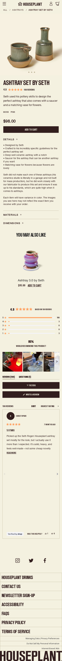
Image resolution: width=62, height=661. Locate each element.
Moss (6, 112)
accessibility (13, 604)
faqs (5, 613)
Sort (33, 406)
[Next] (57, 474)
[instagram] (17, 562)
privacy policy (13, 622)
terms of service (16, 631)
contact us (11, 586)
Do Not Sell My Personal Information (43, 643)
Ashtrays (18, 10)
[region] (31, 362)
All (5, 10)
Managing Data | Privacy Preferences (42, 638)
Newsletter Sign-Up (18, 595)
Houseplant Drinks (17, 577)
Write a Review (36, 395)
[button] (19, 90)
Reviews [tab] (8, 377)
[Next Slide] (57, 362)
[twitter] (31, 562)
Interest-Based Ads (50, 648)
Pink (13, 112)
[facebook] (44, 562)
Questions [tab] (25, 377)
